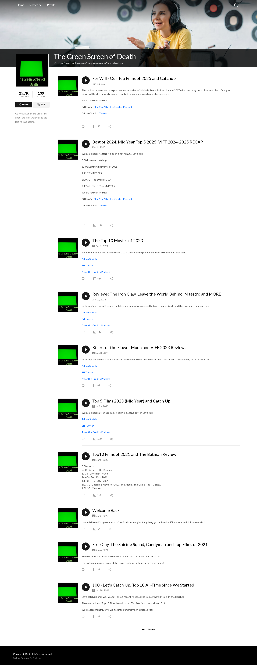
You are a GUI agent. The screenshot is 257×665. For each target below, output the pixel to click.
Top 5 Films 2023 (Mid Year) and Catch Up (131, 400)
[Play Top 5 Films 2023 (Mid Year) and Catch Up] (86, 403)
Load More (148, 629)
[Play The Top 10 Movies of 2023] (86, 243)
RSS (43, 104)
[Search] (236, 4)
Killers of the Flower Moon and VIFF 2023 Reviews (139, 347)
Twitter (103, 113)
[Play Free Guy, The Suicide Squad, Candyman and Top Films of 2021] (86, 546)
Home (20, 4)
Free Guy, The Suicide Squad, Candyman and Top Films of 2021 (150, 544)
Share (25, 104)
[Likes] (83, 126)
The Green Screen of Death (95, 56)
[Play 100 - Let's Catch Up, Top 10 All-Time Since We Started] (86, 587)
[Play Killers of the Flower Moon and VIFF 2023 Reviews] (86, 350)
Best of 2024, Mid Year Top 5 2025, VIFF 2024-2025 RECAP (147, 141)
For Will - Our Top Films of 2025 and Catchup (134, 78)
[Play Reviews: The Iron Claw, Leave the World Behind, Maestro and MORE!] (86, 296)
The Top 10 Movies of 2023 (117, 240)
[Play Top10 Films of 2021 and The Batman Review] (86, 456)
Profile (51, 4)
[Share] (110, 126)
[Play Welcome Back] (86, 512)
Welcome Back (106, 510)
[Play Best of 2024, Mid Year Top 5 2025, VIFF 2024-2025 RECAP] (86, 144)
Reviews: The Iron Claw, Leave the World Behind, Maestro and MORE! (157, 294)
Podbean (37, 658)
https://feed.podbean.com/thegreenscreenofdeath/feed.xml (90, 63)
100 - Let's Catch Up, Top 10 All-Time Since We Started (143, 585)
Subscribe (36, 4)
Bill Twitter (88, 265)
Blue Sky (98, 106)
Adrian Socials (89, 258)
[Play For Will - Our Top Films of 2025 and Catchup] (86, 80)
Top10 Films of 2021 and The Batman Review (134, 454)
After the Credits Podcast (117, 106)
